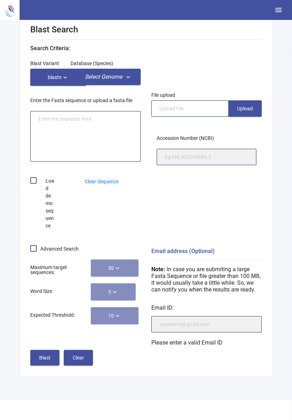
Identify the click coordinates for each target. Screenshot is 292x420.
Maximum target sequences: (48, 269)
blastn (55, 77)
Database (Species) (92, 63)
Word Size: (41, 291)
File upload (163, 95)
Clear (78, 358)
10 (111, 316)
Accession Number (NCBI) (185, 138)
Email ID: (162, 307)
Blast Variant (44, 63)
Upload (245, 108)
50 (111, 268)
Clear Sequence (102, 181)
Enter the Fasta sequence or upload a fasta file (81, 100)
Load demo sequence (50, 203)
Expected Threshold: (52, 315)
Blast (45, 358)
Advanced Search (59, 249)
